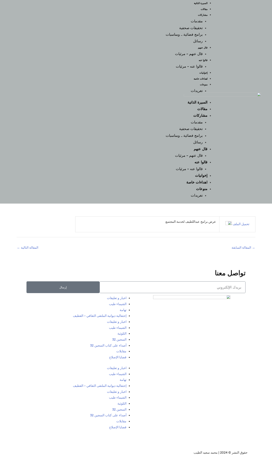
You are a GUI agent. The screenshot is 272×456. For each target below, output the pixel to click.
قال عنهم (202, 47)
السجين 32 (119, 339)
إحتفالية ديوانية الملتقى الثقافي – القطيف (99, 316)
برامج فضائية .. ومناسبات (184, 34)
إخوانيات (203, 72)
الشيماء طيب (117, 304)
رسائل (198, 41)
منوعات (203, 84)
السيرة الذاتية (197, 102)
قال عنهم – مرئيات (189, 53)
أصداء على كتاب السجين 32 (108, 345)
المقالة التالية (27, 247)
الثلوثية (121, 333)
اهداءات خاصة (200, 78)
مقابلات (121, 351)
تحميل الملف (240, 224)
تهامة (123, 310)
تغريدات (197, 90)
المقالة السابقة (243, 247)
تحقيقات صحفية (191, 28)
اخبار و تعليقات (116, 298)
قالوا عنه (203, 60)
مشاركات (202, 14)
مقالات (204, 9)
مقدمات (197, 21)
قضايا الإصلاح (117, 357)
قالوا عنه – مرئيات (189, 66)
